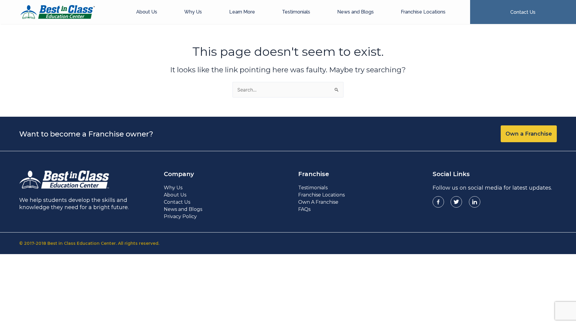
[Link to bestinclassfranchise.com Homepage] (57, 12)
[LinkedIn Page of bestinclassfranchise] (474, 202)
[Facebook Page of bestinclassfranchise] (438, 202)
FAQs (304, 209)
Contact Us (177, 202)
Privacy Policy (180, 216)
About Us (146, 12)
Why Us (193, 12)
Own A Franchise (318, 202)
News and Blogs (355, 12)
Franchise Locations (423, 12)
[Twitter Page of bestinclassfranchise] (456, 202)
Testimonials (296, 12)
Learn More (242, 12)
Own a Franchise (529, 133)
